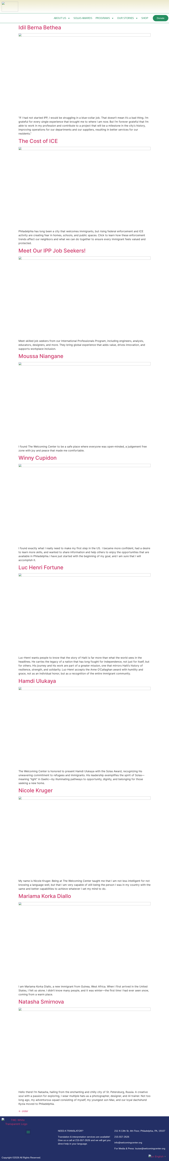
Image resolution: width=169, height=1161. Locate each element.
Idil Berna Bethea (39, 27)
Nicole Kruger (35, 790)
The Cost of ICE (38, 141)
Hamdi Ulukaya (37, 681)
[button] (28, 1132)
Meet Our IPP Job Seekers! (51, 250)
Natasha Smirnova (41, 1001)
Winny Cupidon (37, 458)
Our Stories (125, 18)
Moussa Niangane (40, 356)
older (23, 1111)
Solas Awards (82, 18)
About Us (60, 18)
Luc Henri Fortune (40, 567)
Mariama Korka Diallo (44, 896)
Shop (144, 18)
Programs (103, 18)
